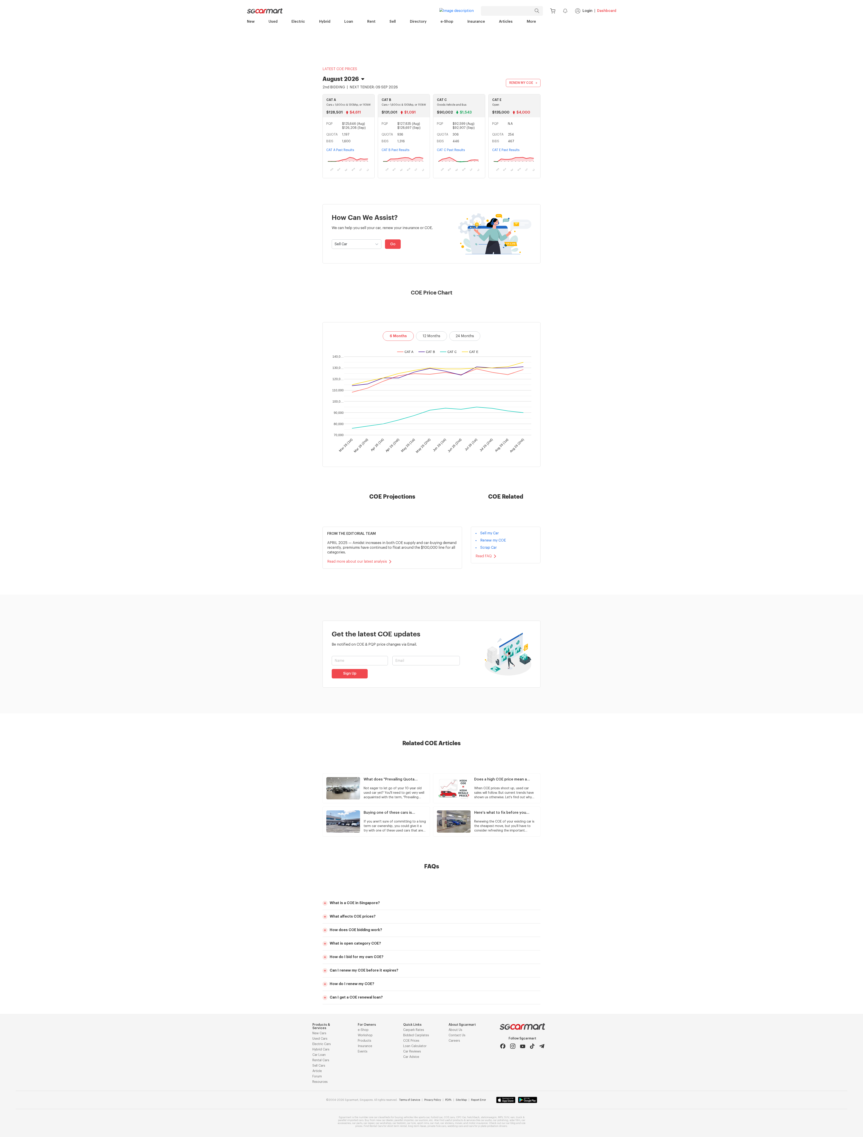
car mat (434, 1123)
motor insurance (478, 1123)
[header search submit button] (538, 11)
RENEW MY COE (521, 83)
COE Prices (411, 1040)
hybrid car (437, 1117)
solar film (514, 1120)
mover (458, 1123)
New (251, 21)
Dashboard (606, 11)
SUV (506, 1117)
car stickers (447, 1123)
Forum (317, 1076)
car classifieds (382, 1117)
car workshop (383, 1123)
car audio (486, 1120)
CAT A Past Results (340, 150)
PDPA (448, 1100)
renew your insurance (401, 228)
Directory (418, 21)
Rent (371, 21)
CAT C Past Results (451, 150)
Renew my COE (493, 540)
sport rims (423, 1123)
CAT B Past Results (395, 150)
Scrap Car (488, 547)
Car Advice (411, 1057)
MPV (500, 1117)
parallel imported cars (350, 1120)
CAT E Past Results (506, 150)
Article (317, 1071)
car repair (369, 1123)
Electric (298, 21)
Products (364, 1040)
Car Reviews (412, 1051)
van (512, 1117)
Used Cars (319, 1038)
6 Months (398, 336)
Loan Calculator (415, 1046)
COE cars (449, 1117)
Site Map (461, 1100)
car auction (421, 1120)
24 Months (465, 336)
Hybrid (324, 21)
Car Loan (319, 1055)
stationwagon (489, 1117)
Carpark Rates (413, 1030)
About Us (455, 1030)
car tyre (411, 1123)
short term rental (397, 1126)
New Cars (319, 1033)
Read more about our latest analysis (357, 561)
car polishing (500, 1120)
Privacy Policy (432, 1100)
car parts (357, 1123)
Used (273, 21)
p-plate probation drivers (492, 1126)
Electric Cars (321, 1044)
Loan (348, 21)
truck (519, 1117)
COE (428, 228)
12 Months (431, 336)
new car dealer (384, 1120)
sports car (423, 1117)
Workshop (365, 1035)
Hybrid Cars (320, 1049)
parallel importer (404, 1120)
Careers (454, 1040)
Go (393, 244)
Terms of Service (409, 1100)
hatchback (473, 1117)
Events (362, 1051)
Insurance (476, 21)
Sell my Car (489, 533)
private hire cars (436, 1126)
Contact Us (457, 1035)
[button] (431, 903)
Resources (320, 1081)
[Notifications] (565, 10)
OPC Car (461, 1117)
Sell (392, 21)
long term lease (417, 1126)
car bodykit (399, 1123)
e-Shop (446, 21)
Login (587, 11)
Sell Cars (318, 1065)
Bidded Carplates (416, 1035)
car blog (511, 1123)
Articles (506, 21)
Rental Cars (320, 1060)
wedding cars (455, 1126)
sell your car (370, 228)
